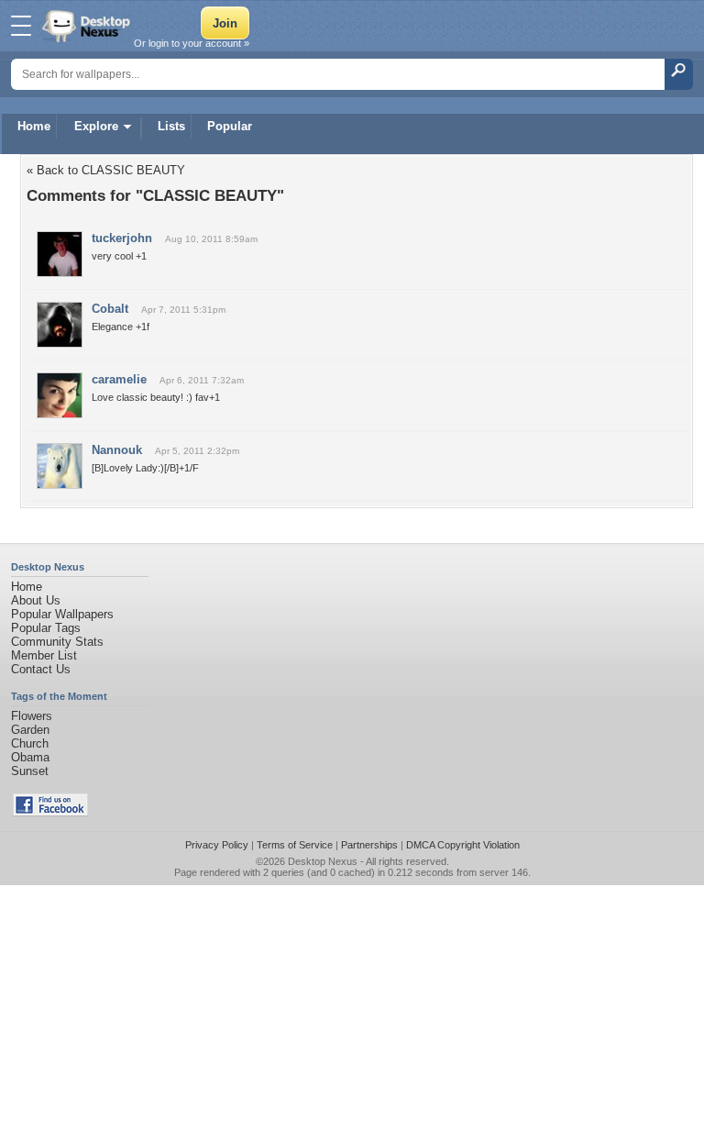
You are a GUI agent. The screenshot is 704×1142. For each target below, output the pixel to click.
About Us (35, 600)
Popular (229, 126)
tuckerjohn (122, 238)
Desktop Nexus (323, 861)
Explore (96, 126)
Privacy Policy (216, 844)
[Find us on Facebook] (50, 812)
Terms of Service (295, 844)
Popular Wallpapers (62, 614)
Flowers (31, 716)
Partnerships (369, 844)
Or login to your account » (191, 43)
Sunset (30, 771)
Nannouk (117, 450)
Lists (171, 126)
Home (33, 126)
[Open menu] (21, 25)
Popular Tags (46, 628)
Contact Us (41, 669)
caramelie (119, 379)
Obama (30, 757)
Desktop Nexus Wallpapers (88, 25)
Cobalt (110, 309)
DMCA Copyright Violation (463, 844)
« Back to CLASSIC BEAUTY (106, 170)
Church (30, 743)
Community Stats (57, 642)
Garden (30, 730)
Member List (44, 655)
